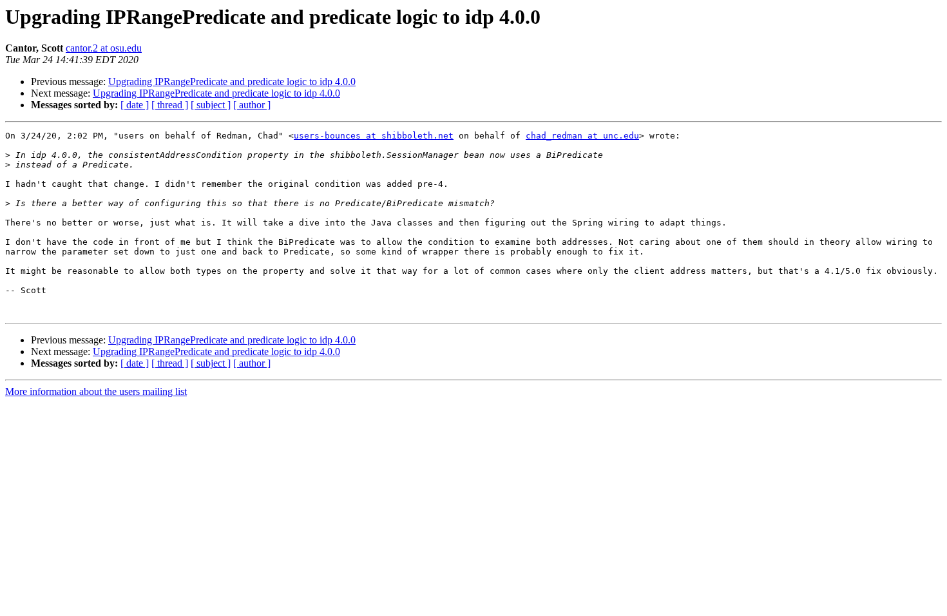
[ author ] (252, 104)
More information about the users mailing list (96, 391)
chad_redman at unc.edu (582, 135)
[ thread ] (169, 104)
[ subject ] (211, 104)
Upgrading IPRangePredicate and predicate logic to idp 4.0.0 (232, 81)
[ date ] (134, 104)
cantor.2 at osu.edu (104, 48)
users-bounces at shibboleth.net (374, 135)
